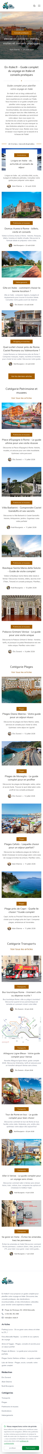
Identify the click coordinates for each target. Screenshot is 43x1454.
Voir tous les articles (21, 398)
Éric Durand (6, 1377)
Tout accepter (30, 1448)
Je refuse (12, 1448)
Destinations (21, 155)
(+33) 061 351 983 (12, 1314)
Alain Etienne (7, 1382)
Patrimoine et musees (21, 223)
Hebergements (21, 282)
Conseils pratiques (21, 33)
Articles (6, 1324)
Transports (21, 987)
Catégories (7, 1392)
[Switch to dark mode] (34, 6)
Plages (21, 709)
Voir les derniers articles (21, 376)
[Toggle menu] (39, 6)
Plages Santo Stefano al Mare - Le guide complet (21, 1358)
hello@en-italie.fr (11, 1318)
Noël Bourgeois (8, 1386)
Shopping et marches (21, 341)
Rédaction (7, 1372)
